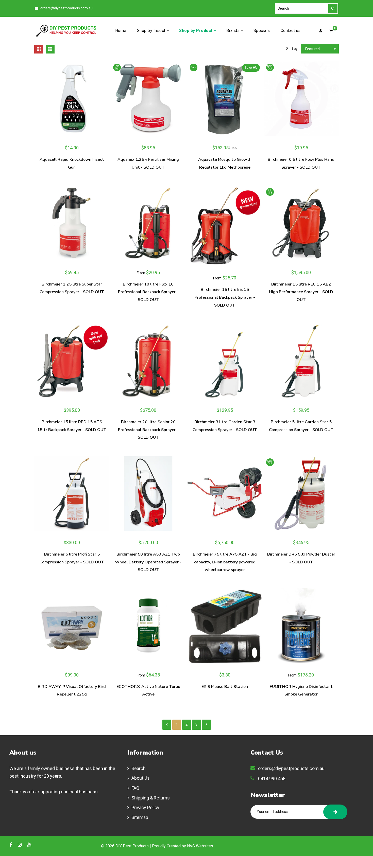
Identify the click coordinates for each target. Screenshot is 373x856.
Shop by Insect (152, 30)
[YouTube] (29, 844)
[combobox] (320, 49)
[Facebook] (11, 844)
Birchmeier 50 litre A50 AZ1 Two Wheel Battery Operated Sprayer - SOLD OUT (148, 562)
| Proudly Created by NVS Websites (181, 846)
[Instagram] (20, 844)
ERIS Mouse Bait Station (224, 686)
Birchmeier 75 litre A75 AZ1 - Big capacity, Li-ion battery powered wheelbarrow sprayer (225, 562)
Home (120, 30)
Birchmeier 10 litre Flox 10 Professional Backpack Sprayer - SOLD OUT (148, 291)
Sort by (292, 49)
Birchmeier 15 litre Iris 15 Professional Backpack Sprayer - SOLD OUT (225, 297)
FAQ (135, 788)
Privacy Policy (145, 807)
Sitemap (139, 817)
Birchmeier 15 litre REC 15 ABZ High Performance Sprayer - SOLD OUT (301, 291)
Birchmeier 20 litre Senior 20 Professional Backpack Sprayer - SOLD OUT (148, 429)
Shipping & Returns (150, 797)
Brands (233, 30)
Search (138, 768)
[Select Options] (180, 223)
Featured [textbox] (312, 49)
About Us (140, 778)
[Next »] (206, 725)
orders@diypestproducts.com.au (66, 8)
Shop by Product (196, 30)
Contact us (291, 30)
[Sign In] (320, 30)
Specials (261, 30)
